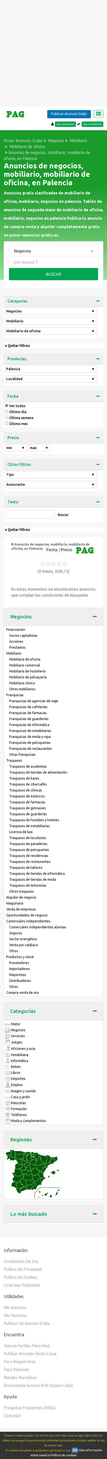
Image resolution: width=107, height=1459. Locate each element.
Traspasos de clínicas (25, 790)
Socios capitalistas (23, 636)
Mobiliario (50, 321)
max (39, 448)
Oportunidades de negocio (27, 915)
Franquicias (15, 695)
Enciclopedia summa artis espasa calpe (38, 1385)
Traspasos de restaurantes (30, 862)
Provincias (16, 359)
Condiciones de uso (21, 1261)
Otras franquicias (22, 755)
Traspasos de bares (24, 778)
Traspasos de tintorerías (28, 885)
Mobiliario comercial (24, 665)
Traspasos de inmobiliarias (29, 826)
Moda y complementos (28, 1121)
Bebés (15, 1067)
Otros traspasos (21, 891)
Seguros (15, 933)
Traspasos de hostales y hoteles (34, 820)
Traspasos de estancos (27, 796)
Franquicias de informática (29, 725)
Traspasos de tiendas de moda (32, 879)
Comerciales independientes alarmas (37, 927)
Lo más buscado (28, 1214)
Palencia (50, 369)
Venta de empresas (21, 909)
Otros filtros (19, 464)
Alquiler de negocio (21, 897)
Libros (15, 1073)
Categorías (23, 1011)
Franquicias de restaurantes (30, 749)
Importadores (19, 969)
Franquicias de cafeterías (28, 707)
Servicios (17, 1036)
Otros (13, 951)
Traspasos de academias (28, 766)
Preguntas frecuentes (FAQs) (29, 1407)
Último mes (18, 424)
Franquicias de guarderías (29, 719)
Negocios (50, 311)
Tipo (50, 475)
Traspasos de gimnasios (27, 808)
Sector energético (23, 939)
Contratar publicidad (22, 1285)
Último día (17, 412)
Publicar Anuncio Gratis (69, 114)
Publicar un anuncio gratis (27, 1323)
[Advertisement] (53, 53)
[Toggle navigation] (98, 114)
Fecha (12, 396)
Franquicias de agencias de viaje (33, 701)
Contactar (12, 1415)
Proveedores (19, 963)
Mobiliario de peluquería (28, 677)
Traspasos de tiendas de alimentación (38, 772)
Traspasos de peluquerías (29, 850)
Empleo (16, 1085)
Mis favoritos (15, 1315)
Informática (19, 1061)
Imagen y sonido (23, 1091)
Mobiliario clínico (22, 683)
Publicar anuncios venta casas (30, 1353)
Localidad (50, 379)
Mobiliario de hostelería (27, 671)
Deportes (18, 1079)
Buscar (53, 274)
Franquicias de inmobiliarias (30, 731)
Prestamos (17, 647)
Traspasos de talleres (26, 868)
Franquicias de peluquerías (30, 743)
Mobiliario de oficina (50, 331)
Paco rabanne (16, 1369)
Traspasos (14, 760)
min (15, 448)
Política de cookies (20, 1277)
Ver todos (17, 406)
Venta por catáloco (23, 945)
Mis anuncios (15, 1307)
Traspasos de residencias (28, 856)
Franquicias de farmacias (28, 713)
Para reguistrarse (19, 1361)
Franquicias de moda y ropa (30, 737)
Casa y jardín (20, 1097)
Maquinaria (14, 903)
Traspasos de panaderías (28, 844)
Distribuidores (20, 981)
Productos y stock (20, 957)
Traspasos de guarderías (28, 814)
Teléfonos (18, 1115)
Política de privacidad (23, 1269)
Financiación (15, 630)
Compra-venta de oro (22, 993)
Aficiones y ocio (22, 1049)
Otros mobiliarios (22, 689)
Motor (15, 1024)
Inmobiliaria (19, 1055)
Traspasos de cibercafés (28, 784)
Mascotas (18, 1103)
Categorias (17, 301)
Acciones (16, 641)
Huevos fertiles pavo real (27, 1345)
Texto (12, 502)
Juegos (16, 1042)
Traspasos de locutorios (27, 838)
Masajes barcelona (20, 1377)
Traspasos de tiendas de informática (37, 874)
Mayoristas (17, 975)
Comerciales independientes (28, 921)
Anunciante (50, 484)
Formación (18, 1109)
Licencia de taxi (21, 832)
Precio (13, 437)
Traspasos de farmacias (27, 802)
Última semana (21, 418)
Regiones (21, 1139)
